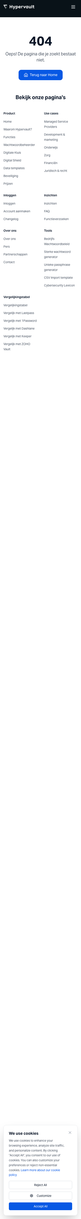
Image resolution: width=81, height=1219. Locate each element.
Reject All (40, 1185)
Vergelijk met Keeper (17, 336)
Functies (9, 137)
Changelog (10, 219)
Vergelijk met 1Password (20, 321)
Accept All (41, 1206)
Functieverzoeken (56, 219)
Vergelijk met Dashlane (19, 328)
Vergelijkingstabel (15, 305)
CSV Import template (58, 278)
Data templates (14, 168)
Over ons (9, 239)
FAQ (47, 211)
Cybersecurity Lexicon (59, 285)
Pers (6, 246)
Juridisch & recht (55, 171)
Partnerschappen (15, 254)
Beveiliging (10, 176)
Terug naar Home (43, 75)
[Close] (70, 1132)
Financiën (50, 163)
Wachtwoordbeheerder (19, 145)
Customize (44, 1196)
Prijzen (8, 184)
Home (7, 121)
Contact (9, 262)
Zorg (47, 155)
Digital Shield (12, 160)
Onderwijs (51, 147)
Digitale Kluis (12, 153)
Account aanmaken (16, 211)
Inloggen (9, 203)
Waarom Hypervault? (17, 129)
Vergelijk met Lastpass (18, 313)
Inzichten (50, 203)
